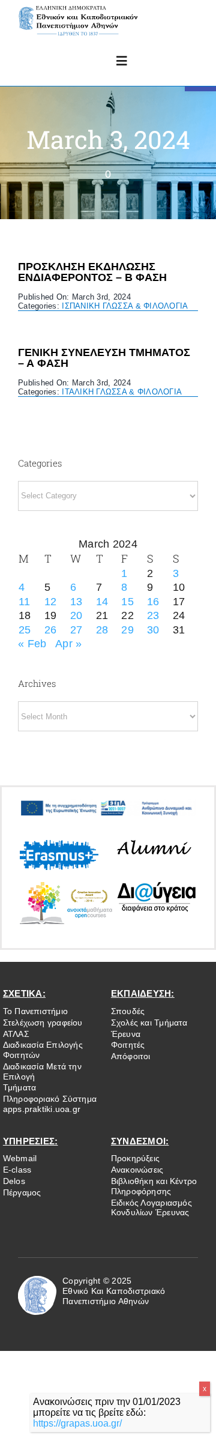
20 (76, 615)
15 (127, 602)
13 (76, 602)
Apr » (68, 644)
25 (25, 630)
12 (50, 602)
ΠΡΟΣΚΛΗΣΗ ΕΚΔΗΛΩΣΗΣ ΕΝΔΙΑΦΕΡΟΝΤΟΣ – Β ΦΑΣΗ (92, 272)
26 (50, 630)
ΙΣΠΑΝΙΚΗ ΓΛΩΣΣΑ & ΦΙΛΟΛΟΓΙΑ (125, 305)
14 (102, 602)
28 (102, 630)
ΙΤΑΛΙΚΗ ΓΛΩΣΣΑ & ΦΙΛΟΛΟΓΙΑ (122, 391)
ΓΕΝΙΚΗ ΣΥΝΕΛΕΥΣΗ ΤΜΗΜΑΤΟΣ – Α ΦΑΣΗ (104, 357)
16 (153, 602)
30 (153, 630)
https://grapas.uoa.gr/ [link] (77, 1423)
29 (127, 630)
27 (76, 630)
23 (153, 615)
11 (25, 602)
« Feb (32, 644)
